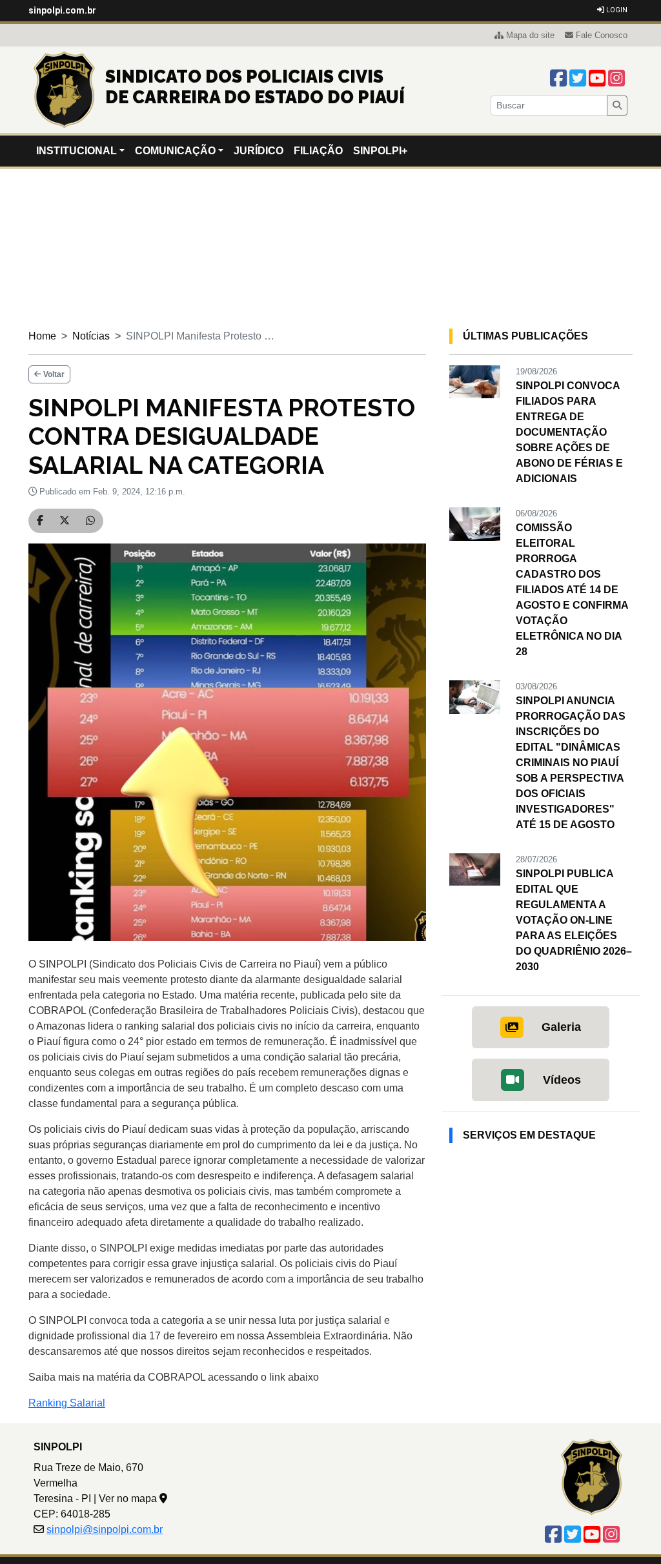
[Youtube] (597, 78)
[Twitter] (577, 78)
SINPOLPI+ (380, 150)
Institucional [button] (76, 150)
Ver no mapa (129, 1498)
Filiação (318, 150)
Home (42, 335)
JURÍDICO (258, 150)
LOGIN (615, 10)
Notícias (91, 335)
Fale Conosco (601, 35)
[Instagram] (616, 78)
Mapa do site (530, 35)
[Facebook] (558, 78)
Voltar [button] (53, 374)
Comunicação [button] (175, 150)
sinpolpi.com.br (62, 10)
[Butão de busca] (617, 106)
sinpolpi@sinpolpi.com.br (104, 1529)
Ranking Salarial (66, 1402)
